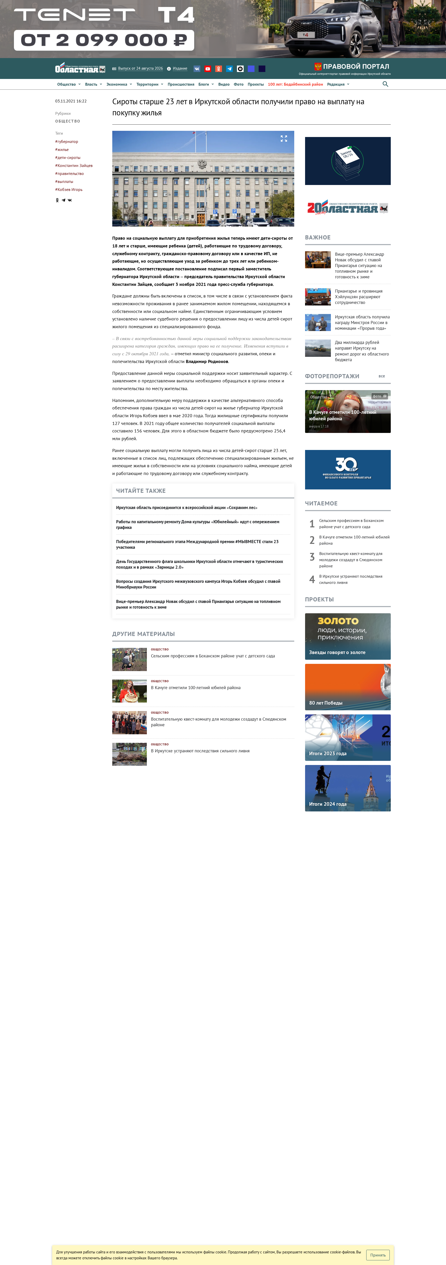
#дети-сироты (68, 157)
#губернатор (66, 141)
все (382, 376)
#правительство (69, 173)
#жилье (62, 149)
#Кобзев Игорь (68, 189)
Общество (68, 121)
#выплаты (64, 181)
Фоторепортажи (332, 376)
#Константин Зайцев (74, 165)
